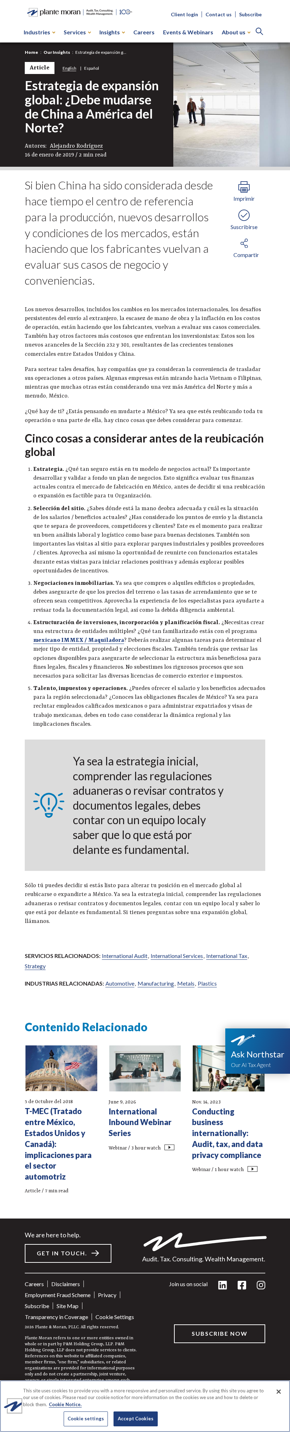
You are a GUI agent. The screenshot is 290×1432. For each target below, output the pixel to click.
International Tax (226, 955)
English (69, 68)
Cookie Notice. (65, 1404)
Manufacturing (156, 983)
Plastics (207, 983)
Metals (186, 983)
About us (233, 32)
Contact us (218, 14)
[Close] (278, 1391)
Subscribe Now (220, 1333)
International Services (177, 955)
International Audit (124, 955)
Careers (144, 32)
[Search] (259, 32)
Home (31, 52)
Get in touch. (62, 1253)
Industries (37, 32)
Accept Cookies (135, 1418)
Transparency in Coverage (56, 1316)
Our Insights (57, 52)
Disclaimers (65, 1283)
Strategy (35, 966)
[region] (145, 1406)
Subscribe (250, 14)
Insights (109, 32)
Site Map (68, 1305)
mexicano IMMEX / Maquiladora (78, 640)
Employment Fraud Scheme (58, 1294)
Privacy (107, 1294)
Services (75, 32)
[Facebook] (242, 1285)
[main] (145, 716)
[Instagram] (261, 1285)
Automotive (119, 983)
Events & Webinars (188, 32)
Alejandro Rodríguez (76, 146)
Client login (184, 14)
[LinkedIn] (222, 1285)
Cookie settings (114, 1316)
